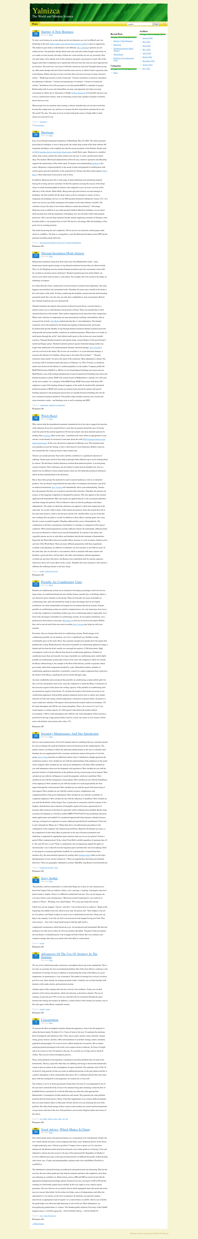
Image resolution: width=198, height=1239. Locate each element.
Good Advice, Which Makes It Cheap (65, 1129)
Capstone (46, 435)
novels (42, 943)
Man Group (66, 620)
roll (63, 1119)
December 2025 (148, 61)
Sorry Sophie (49, 878)
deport (50, 1119)
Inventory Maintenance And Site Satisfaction (70, 733)
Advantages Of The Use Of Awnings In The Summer (69, 955)
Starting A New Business (57, 31)
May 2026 (146, 49)
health (42, 571)
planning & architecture (57, 405)
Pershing (95, 163)
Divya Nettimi (82, 47)
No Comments (39, 125)
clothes (44, 1119)
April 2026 (146, 53)
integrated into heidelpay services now (52, 242)
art (41, 1119)
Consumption (49, 1020)
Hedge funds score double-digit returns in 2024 (68, 43)
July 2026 (146, 41)
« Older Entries (38, 1223)
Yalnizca (46, 9)
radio (59, 1119)
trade (56, 867)
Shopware (47, 132)
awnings (42, 1009)
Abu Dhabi (54, 321)
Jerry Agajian (95, 347)
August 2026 (147, 38)
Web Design (164, 1233)
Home (35, 23)
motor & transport (50, 1215)
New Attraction (79, 92)
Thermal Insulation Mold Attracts (62, 253)
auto (41, 1215)
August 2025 (147, 64)
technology (43, 121)
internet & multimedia (73, 242)
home (48, 1009)
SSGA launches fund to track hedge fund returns (53, 152)
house (55, 1119)
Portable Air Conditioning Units (61, 582)
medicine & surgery (51, 571)
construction (44, 405)
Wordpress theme (136, 1233)
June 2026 (146, 45)
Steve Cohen (43, 757)
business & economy (47, 867)
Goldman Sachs (84, 855)
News (51, 35)
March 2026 (147, 57)
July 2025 (146, 68)
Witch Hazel (49, 416)
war (67, 1119)
